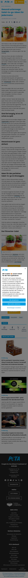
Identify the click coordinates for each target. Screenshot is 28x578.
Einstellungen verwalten (14, 307)
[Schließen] (25, 268)
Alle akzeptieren (14, 300)
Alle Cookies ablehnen (14, 304)
